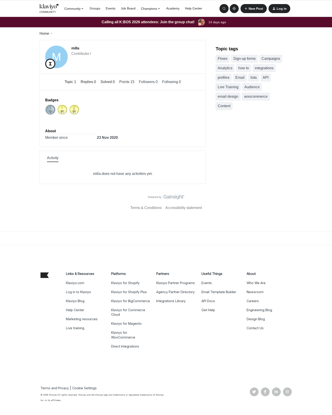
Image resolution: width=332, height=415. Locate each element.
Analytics (225, 68)
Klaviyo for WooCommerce (123, 335)
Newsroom (255, 292)
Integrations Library (171, 301)
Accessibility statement (183, 208)
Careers (253, 301)
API (266, 77)
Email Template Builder (218, 292)
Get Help (208, 310)
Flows (222, 58)
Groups (95, 8)
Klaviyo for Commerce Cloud (128, 312)
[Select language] (234, 8)
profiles (223, 77)
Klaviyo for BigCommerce (130, 301)
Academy (173, 8)
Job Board (128, 8)
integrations (264, 68)
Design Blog (256, 319)
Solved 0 (108, 82)
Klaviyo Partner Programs (175, 283)
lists (253, 77)
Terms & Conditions (146, 208)
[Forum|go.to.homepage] (49, 8)
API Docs (208, 301)
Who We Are (256, 283)
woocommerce (256, 96)
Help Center (193, 8)
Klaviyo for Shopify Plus (129, 292)
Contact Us (255, 328)
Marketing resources (82, 319)
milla (75, 48)
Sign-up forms (244, 58)
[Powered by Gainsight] (166, 198)
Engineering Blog (259, 310)
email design (228, 96)
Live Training (228, 87)
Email (240, 77)
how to (243, 68)
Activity (52, 158)
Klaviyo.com (75, 283)
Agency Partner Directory (175, 292)
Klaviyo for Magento (126, 323)
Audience (252, 87)
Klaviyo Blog (75, 301)
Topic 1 (71, 82)
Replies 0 (89, 82)
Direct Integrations (125, 346)
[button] (254, 8)
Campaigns (271, 58)
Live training (75, 328)
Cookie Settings (84, 388)
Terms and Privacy (54, 388)
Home (44, 33)
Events (110, 8)
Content (224, 106)
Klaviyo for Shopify (125, 283)
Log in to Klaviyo (78, 292)
